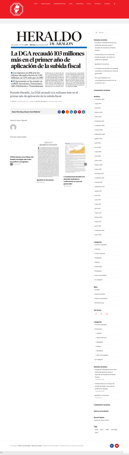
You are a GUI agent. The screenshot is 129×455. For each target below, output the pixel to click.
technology (114, 429)
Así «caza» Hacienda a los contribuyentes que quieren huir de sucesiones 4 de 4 (105, 80)
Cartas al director (100, 253)
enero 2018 (98, 169)
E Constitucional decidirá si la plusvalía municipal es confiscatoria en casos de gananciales (106, 71)
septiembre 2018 (100, 134)
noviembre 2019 (99, 99)
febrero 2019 (98, 112)
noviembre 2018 (99, 125)
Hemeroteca (44, 101)
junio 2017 (98, 200)
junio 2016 (98, 226)
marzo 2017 (98, 213)
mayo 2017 (98, 204)
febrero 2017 (98, 217)
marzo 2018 (98, 160)
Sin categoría (99, 280)
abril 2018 (98, 156)
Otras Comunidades (101, 275)
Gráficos (97, 262)
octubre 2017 (98, 182)
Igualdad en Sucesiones (45, 180)
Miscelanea (98, 271)
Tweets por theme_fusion (101, 420)
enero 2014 (98, 235)
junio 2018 (98, 147)
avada (96, 429)
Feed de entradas (100, 294)
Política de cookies (36, 446)
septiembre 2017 (100, 186)
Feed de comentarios (101, 298)
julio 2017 (97, 195)
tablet (107, 429)
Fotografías (98, 258)
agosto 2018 (98, 138)
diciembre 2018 (99, 121)
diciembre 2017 (99, 173)
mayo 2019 (98, 103)
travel (96, 432)
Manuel (14, 101)
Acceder (97, 289)
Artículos (38, 101)
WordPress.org (99, 303)
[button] (114, 3)
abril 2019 (98, 108)
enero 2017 (98, 221)
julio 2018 (98, 143)
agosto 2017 (98, 191)
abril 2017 (98, 208)
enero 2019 (98, 117)
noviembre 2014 (99, 230)
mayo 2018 (98, 152)
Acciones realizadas (101, 245)
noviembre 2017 (99, 178)
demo (101, 429)
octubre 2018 (99, 130)
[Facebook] (96, 314)
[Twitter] (101, 314)
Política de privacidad (24, 446)
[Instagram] (107, 314)
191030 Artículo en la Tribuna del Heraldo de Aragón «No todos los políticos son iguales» (21, 159)
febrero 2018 (98, 165)
